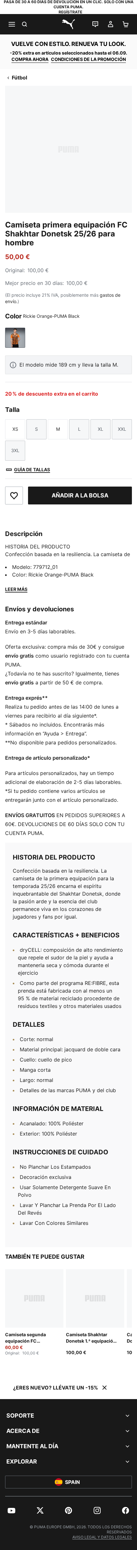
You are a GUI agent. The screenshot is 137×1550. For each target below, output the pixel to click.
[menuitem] (11, 1510)
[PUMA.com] (68, 24)
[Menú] (11, 24)
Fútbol (19, 77)
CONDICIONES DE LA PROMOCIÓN (88, 59)
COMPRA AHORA (29, 59)
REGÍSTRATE (70, 12)
